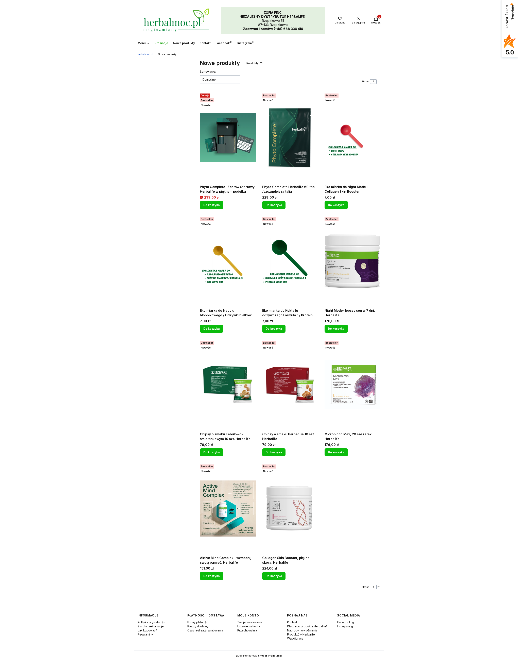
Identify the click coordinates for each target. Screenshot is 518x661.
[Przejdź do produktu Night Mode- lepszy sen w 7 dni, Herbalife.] (352, 261)
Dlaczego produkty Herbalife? (307, 626)
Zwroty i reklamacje (151, 626)
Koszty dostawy (197, 626)
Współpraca (295, 638)
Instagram (344, 626)
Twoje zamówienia (249, 622)
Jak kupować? (147, 630)
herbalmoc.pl (145, 54)
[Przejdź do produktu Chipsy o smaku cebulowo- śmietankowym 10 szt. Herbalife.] (228, 384)
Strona (365, 81)
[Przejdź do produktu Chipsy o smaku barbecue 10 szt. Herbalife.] (290, 384)
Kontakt (292, 622)
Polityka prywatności (151, 622)
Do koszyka (211, 205)
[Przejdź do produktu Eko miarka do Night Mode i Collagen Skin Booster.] (352, 137)
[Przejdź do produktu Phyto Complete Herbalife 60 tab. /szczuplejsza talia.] (290, 137)
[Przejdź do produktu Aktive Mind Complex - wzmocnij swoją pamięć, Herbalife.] (228, 508)
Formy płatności (197, 622)
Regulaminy (145, 634)
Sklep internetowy (258, 655)
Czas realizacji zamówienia (205, 630)
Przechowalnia (247, 630)
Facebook (344, 622)
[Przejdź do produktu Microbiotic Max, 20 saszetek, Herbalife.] (352, 384)
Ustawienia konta (248, 626)
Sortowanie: (208, 71)
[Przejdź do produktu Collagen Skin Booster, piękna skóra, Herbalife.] (290, 508)
